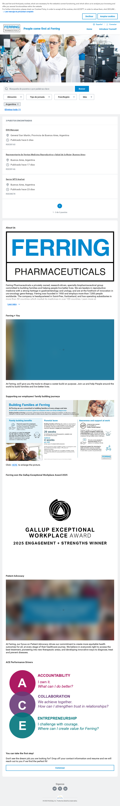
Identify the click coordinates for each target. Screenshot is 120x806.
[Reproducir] (10, 377)
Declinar (89, 16)
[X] (60, 789)
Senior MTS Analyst (15, 179)
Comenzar (60, 768)
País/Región (64, 97)
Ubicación (12, 97)
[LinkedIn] (65, 789)
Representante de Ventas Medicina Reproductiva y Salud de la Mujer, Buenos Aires (45, 154)
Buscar (82, 89)
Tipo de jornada (37, 97)
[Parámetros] (103, 377)
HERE (14, 464)
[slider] (97, 377)
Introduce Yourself (107, 29)
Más (85, 97)
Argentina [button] (11, 104)
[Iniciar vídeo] (60, 349)
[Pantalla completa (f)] (109, 377)
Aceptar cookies (107, 16)
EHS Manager (12, 130)
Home (89, 29)
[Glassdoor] (55, 789)
